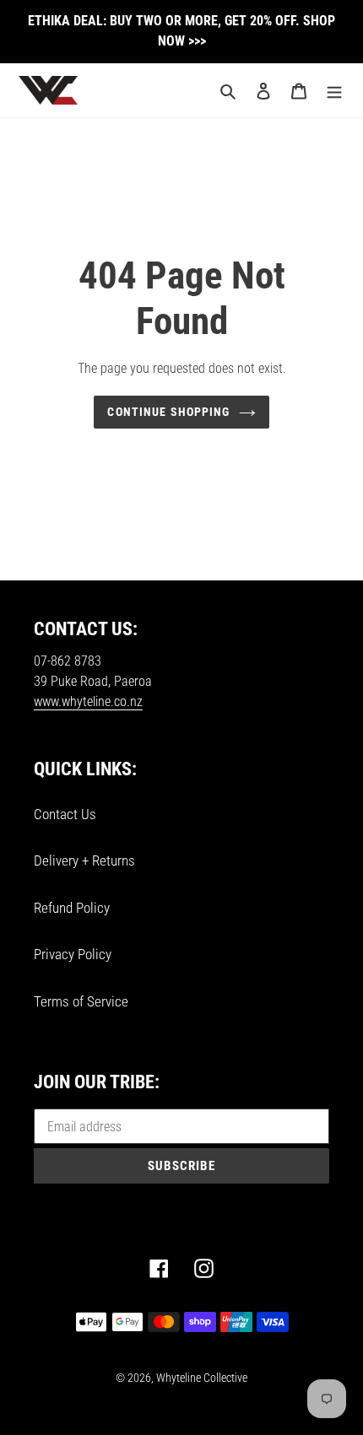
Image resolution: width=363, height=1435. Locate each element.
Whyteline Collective (201, 1377)
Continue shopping (168, 411)
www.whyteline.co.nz (88, 701)
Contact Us (65, 814)
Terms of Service (81, 1001)
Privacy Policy (72, 954)
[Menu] (334, 90)
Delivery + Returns (84, 860)
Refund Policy (72, 907)
